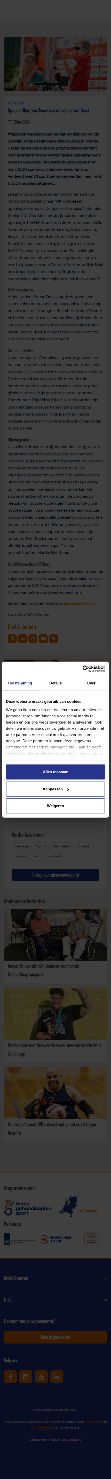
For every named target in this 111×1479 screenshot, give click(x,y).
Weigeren (55, 806)
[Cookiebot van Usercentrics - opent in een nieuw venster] (82, 668)
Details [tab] (55, 683)
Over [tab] (91, 683)
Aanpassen (53, 789)
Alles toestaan (55, 772)
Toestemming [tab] (19, 683)
